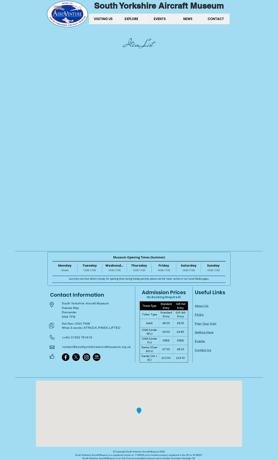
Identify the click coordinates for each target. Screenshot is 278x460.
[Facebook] (65, 357)
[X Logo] (76, 357)
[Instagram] (86, 357)
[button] (103, 19)
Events (200, 341)
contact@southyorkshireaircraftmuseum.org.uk (96, 347)
